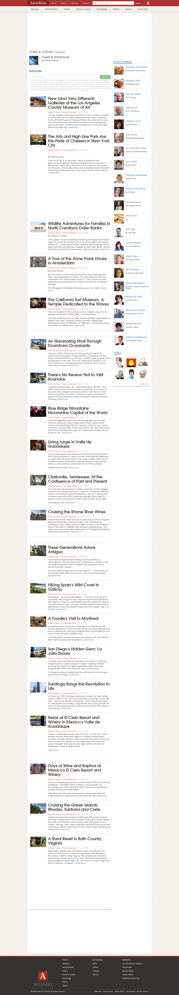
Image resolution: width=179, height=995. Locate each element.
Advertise (97, 991)
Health (67, 9)
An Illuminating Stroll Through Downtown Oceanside (74, 343)
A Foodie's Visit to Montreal (73, 618)
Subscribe (105, 77)
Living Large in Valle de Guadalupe (69, 443)
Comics (95, 967)
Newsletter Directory (130, 978)
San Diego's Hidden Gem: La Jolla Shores (75, 650)
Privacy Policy (108, 991)
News (94, 963)
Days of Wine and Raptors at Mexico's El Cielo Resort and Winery (74, 769)
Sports (129, 9)
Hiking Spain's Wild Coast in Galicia (73, 586)
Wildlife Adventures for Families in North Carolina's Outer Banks (79, 225)
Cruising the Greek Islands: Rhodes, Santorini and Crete (74, 806)
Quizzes (95, 974)
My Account (127, 967)
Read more (73, 127)
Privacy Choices (142, 991)
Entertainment (51, 9)
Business (35, 9)
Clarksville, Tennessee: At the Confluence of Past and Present (77, 478)
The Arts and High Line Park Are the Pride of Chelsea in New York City (79, 140)
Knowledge (102, 9)
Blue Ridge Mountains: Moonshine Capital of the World (77, 410)
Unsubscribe (130, 991)
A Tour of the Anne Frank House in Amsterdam (77, 260)
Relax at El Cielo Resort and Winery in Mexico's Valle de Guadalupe (74, 721)
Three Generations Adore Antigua (71, 549)
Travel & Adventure (69, 112)
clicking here (85, 90)
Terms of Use (119, 991)
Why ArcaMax (127, 971)
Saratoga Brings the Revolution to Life (79, 685)
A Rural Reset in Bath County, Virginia (75, 840)
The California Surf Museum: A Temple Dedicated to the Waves (78, 301)
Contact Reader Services (132, 963)
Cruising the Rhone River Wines (77, 511)
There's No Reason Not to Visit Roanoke (75, 376)
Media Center (127, 974)
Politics (116, 9)
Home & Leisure (83, 9)
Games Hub (143, 9)
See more (145, 384)
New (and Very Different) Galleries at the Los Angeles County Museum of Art (74, 102)
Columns (95, 971)
